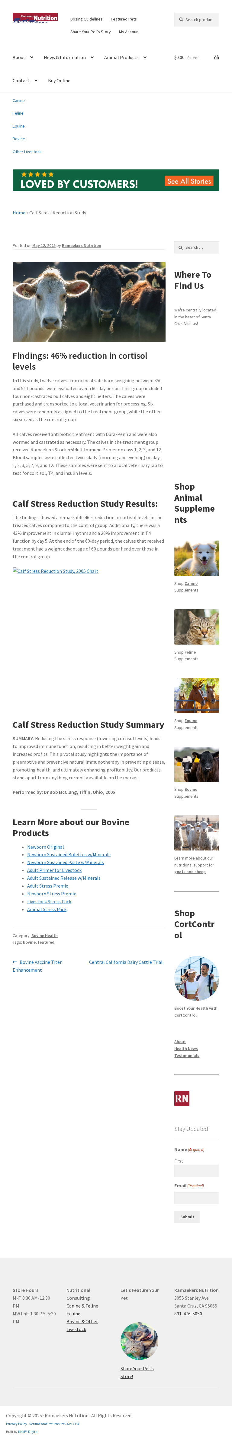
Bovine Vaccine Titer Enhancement (37, 966)
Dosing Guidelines (86, 19)
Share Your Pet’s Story (90, 31)
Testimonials (186, 1055)
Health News (186, 1048)
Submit (187, 1217)
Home (19, 213)
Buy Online (59, 80)
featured (46, 942)
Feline (18, 113)
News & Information (65, 57)
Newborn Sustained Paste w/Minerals (65, 862)
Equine (19, 126)
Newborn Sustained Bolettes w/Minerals (69, 854)
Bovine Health (44, 935)
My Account (129, 31)
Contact (21, 80)
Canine (19, 100)
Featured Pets (124, 19)
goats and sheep (190, 871)
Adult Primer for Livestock (54, 870)
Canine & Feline (82, 1306)
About (19, 57)
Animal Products (121, 57)
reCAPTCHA (70, 1423)
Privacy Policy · (17, 1423)
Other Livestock (27, 151)
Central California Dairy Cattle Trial (126, 962)
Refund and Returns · (45, 1423)
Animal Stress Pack (46, 909)
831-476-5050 (188, 1314)
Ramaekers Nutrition (81, 245)
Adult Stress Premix (47, 886)
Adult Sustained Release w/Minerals (64, 878)
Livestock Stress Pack (49, 901)
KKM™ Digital (28, 1431)
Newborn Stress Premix (51, 894)
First (178, 1161)
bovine (29, 942)
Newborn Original (45, 847)
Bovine (19, 138)
